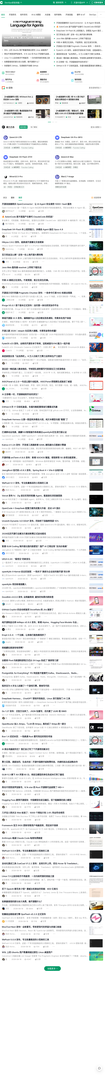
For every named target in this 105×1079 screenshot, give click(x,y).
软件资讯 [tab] (23, 14)
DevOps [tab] (92, 14)
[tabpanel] (52, 589)
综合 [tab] (3, 14)
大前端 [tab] (47, 14)
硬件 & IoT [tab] (81, 14)
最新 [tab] (12, 197)
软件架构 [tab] (57, 14)
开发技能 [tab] (69, 14)
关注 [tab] (5, 197)
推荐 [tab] (20, 197)
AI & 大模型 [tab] (36, 14)
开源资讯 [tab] (12, 14)
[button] (18, 73)
